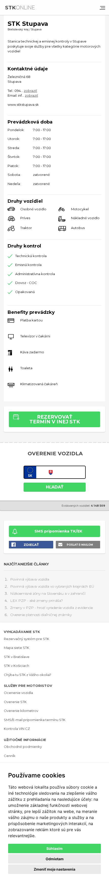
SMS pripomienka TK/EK (58, 531)
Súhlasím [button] (54, 848)
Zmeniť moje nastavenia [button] (54, 869)
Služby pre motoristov (28, 686)
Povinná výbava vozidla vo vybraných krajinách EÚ (52, 586)
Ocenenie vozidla (18, 693)
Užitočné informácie (25, 740)
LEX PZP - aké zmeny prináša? (36, 600)
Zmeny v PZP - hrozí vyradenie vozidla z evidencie (51, 607)
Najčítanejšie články (26, 564)
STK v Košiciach (16, 666)
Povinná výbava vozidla (29, 579)
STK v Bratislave (16, 657)
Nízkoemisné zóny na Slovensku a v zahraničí (47, 593)
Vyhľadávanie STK (22, 632)
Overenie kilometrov (21, 711)
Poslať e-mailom (80, 544)
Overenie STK (15, 702)
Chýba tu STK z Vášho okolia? (27, 675)
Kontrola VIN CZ (17, 729)
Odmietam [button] (55, 859)
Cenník (9, 756)
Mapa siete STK (16, 648)
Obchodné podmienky (23, 747)
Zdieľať (31, 545)
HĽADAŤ (54, 487)
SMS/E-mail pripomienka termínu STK (34, 720)
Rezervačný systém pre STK (26, 639)
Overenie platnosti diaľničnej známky (41, 614)
